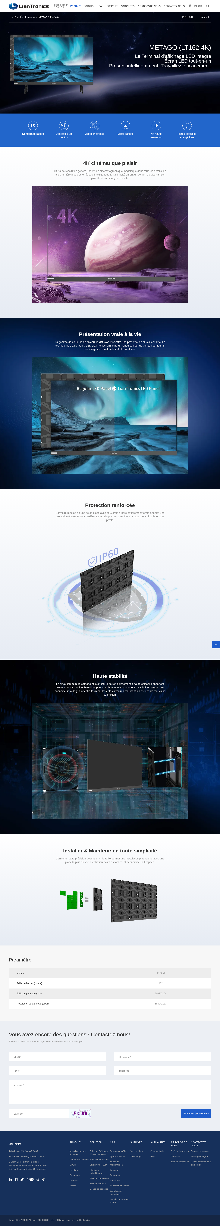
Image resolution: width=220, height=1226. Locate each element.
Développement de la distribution (201, 1163)
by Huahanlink (83, 1220)
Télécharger (136, 1156)
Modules (74, 1180)
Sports (73, 1185)
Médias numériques (99, 1159)
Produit (18, 17)
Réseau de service (200, 1151)
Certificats (175, 1156)
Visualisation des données (77, 1152)
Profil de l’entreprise (180, 1151)
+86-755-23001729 (29, 1151)
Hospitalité (115, 1180)
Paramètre (205, 17)
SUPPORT (112, 6)
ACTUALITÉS (128, 6)
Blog (152, 1156)
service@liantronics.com (32, 1156)
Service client (136, 1151)
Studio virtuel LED (98, 1165)
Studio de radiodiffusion (96, 1171)
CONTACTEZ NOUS (174, 6)
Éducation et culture (119, 1185)
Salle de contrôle (98, 1183)
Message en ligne (199, 1156)
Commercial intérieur (79, 1159)
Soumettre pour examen (196, 1113)
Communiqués (157, 1151)
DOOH (73, 1165)
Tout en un (30, 17)
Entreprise (115, 1175)
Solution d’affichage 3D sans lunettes (99, 1152)
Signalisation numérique (116, 1192)
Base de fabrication (180, 1161)
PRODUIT (75, 6)
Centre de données (99, 1189)
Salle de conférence (99, 1178)
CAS (101, 6)
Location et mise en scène (119, 1201)
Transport (114, 1170)
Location (74, 1170)
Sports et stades (117, 1156)
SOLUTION (89, 6)
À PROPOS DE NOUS (149, 6)
